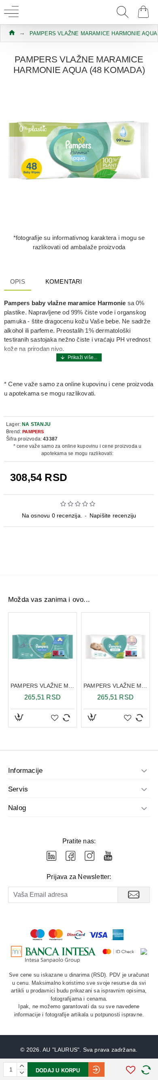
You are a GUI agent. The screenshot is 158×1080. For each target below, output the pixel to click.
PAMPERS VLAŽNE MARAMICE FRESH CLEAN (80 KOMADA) (43, 685)
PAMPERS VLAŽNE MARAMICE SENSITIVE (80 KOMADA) (115, 685)
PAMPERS (33, 431)
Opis (17, 281)
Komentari (63, 281)
